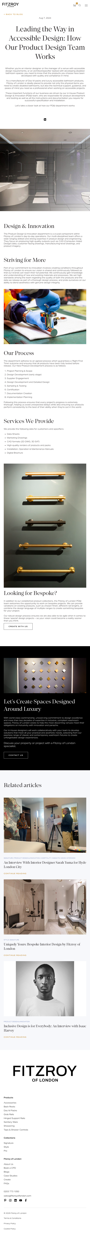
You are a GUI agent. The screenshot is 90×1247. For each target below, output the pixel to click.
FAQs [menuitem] (6, 1183)
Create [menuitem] (7, 1179)
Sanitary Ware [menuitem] (11, 1122)
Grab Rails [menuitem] (9, 1114)
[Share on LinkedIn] (45, 119)
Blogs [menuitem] (6, 1172)
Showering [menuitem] (9, 1126)
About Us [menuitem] (8, 1164)
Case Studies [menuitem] (10, 1176)
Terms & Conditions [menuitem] (12, 1218)
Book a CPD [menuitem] (10, 1168)
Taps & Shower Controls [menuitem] (16, 1130)
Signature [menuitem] (8, 1143)
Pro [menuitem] (5, 1151)
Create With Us (18, 626)
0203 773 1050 (11, 1191)
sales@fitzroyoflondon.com (17, 1196)
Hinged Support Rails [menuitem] (14, 1118)
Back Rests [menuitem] (9, 1106)
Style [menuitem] (6, 1147)
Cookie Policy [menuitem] (10, 1229)
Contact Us (16, 755)
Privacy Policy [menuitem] (10, 1223)
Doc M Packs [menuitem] (10, 1110)
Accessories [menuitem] (10, 1103)
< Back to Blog (13, 14)
